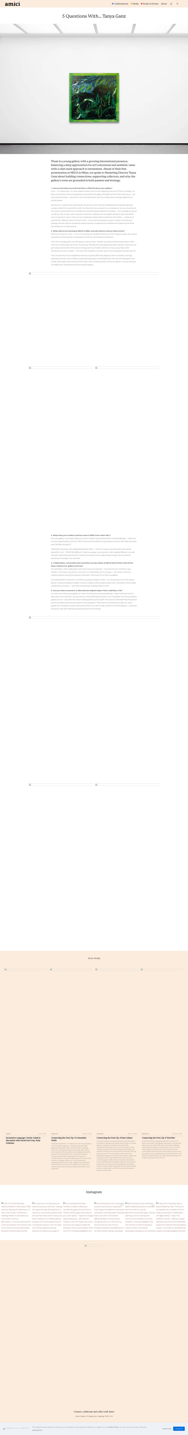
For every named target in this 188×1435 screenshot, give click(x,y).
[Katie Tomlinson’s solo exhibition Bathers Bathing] (140, 1217)
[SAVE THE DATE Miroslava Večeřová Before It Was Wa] (16, 1217)
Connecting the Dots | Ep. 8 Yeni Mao (158, 1138)
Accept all (178, 1429)
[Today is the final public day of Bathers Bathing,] (171, 1217)
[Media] (142, 3)
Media (136, 3)
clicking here (37, 1430)
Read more (167, 1429)
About (164, 3)
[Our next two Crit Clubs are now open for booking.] (47, 1217)
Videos (8, 1134)
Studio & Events (151, 3)
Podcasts (54, 1134)
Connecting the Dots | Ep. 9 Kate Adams (114, 1138)
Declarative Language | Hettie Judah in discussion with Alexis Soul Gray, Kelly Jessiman (23, 1140)
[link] (26, 1049)
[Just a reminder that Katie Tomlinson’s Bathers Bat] (78, 1217)
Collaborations (121, 3)
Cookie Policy (112, 1427)
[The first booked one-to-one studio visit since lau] (109, 1217)
